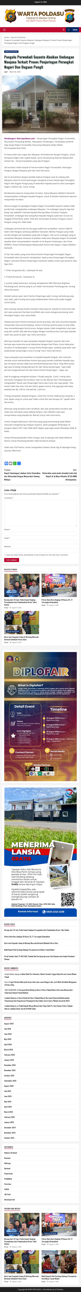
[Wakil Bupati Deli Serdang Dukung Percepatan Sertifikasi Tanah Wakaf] (59, 1261)
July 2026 (7, 1029)
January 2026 (9, 1060)
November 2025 (10, 1070)
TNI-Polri (7, 1194)
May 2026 (7, 1039)
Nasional (7, 1158)
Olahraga (7, 1163)
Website (7, 546)
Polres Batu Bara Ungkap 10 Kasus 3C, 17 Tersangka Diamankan (57, 601)
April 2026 (8, 1044)
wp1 (6, 72)
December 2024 (10, 1127)
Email (7, 538)
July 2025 (7, 1091)
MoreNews (47, 1289)
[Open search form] (63, 30)
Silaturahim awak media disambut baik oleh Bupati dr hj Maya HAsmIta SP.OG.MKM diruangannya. (59, 474)
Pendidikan (8, 1179)
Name (7, 529)
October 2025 (9, 1075)
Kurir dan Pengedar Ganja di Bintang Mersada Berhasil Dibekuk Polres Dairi (21, 638)
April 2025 (8, 1106)
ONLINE (75, 30)
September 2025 (10, 1081)
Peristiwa (7, 1184)
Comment (8, 498)
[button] (4, 30)
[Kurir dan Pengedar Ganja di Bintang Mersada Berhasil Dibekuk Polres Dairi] (21, 622)
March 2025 (8, 1112)
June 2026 (8, 1034)
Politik (6, 1189)
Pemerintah (8, 1173)
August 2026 (9, 1023)
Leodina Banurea (10, 998)
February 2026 (9, 1055)
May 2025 (7, 1101)
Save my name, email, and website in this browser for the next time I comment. (37, 555)
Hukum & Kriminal (11, 51)
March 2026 (8, 1049)
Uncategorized (9, 1199)
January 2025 (9, 1122)
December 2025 (10, 1065)
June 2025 (8, 1096)
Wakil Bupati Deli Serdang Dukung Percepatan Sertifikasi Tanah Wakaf (29, 950)
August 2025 (9, 1086)
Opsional (7, 1168)
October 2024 (9, 1138)
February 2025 (9, 1117)
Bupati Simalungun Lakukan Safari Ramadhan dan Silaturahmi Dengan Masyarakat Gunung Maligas (22, 474)
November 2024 (10, 1132)
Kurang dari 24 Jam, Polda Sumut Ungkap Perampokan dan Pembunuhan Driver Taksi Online (20, 602)
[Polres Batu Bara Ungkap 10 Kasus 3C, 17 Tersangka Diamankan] (59, 585)
